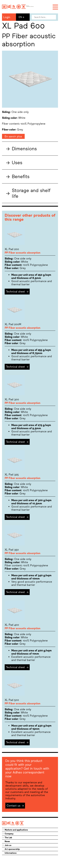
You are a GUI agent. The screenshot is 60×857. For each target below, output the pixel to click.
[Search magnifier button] (53, 17)
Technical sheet (17, 291)
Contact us (15, 805)
